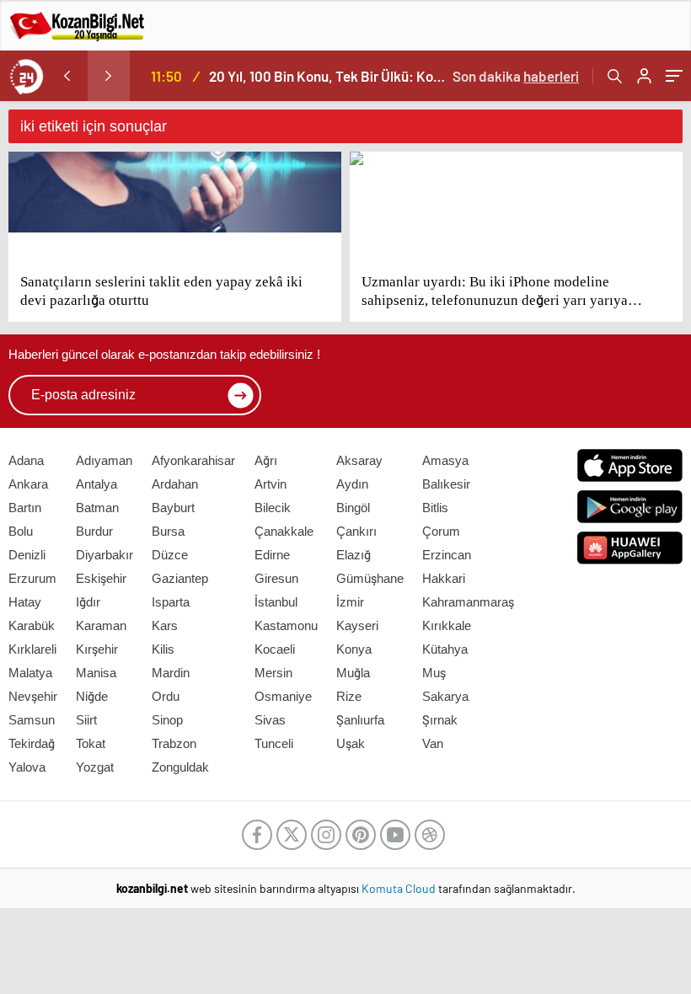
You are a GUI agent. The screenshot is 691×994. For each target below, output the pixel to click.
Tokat (90, 743)
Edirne (272, 555)
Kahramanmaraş (468, 602)
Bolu (20, 531)
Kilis (163, 649)
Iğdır (88, 602)
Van (432, 743)
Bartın (24, 507)
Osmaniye (283, 696)
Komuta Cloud (400, 888)
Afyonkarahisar (193, 460)
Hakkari (443, 578)
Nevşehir (32, 696)
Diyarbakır (104, 555)
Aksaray (359, 460)
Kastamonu (286, 625)
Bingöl (353, 507)
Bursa (168, 531)
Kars (165, 625)
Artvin (270, 484)
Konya (354, 649)
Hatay (24, 602)
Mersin (273, 672)
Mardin (171, 672)
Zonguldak (180, 767)
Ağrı (265, 460)
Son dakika (516, 75)
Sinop (167, 720)
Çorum (441, 531)
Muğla (353, 672)
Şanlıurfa (360, 720)
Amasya (445, 460)
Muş (434, 672)
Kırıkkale (446, 625)
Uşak (350, 743)
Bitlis (435, 507)
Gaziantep (180, 578)
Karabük (31, 625)
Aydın (352, 484)
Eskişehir (101, 578)
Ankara (28, 484)
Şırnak (440, 720)
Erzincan (446, 555)
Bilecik (272, 507)
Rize (349, 696)
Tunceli (273, 743)
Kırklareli (32, 649)
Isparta (171, 602)
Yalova (27, 767)
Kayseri (357, 625)
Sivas (270, 720)
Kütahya (445, 649)
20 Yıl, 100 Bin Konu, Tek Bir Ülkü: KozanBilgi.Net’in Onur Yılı (328, 75)
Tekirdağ (31, 743)
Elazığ (353, 555)
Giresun (276, 578)
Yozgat (95, 767)
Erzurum (32, 578)
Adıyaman (104, 460)
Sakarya (445, 696)
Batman (97, 507)
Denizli (27, 555)
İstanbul (275, 602)
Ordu (165, 696)
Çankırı (356, 531)
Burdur (94, 531)
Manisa (96, 672)
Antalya (96, 484)
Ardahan (175, 484)
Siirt (86, 720)
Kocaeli (274, 649)
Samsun (31, 720)
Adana (26, 460)
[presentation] (67, 76)
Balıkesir (446, 484)
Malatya (30, 672)
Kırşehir (97, 649)
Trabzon (174, 743)
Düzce (170, 555)
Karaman (101, 625)
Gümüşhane (370, 578)
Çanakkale (283, 531)
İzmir (350, 602)
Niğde (92, 696)
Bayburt (173, 507)
